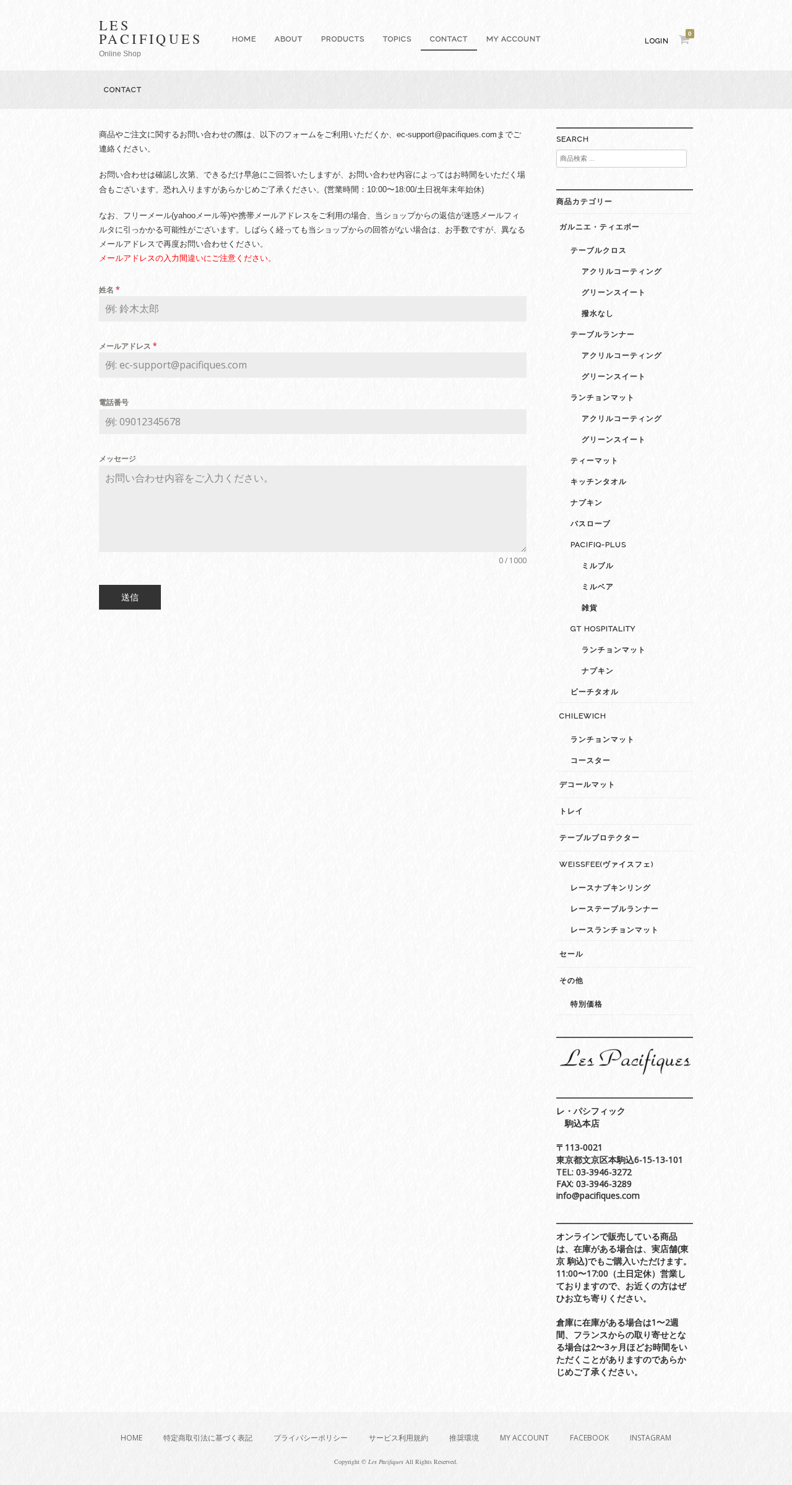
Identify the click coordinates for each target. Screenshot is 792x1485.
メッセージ (117, 458)
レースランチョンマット (614, 929)
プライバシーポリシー (310, 1437)
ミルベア (598, 586)
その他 (571, 980)
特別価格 (586, 1004)
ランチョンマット (602, 397)
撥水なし (598, 313)
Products (342, 39)
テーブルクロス (598, 250)
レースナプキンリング (610, 887)
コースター (590, 760)
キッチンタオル (598, 481)
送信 (130, 597)
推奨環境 (464, 1437)
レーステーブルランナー (614, 908)
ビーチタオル (594, 691)
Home (244, 39)
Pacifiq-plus (598, 544)
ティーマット (594, 460)
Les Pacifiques (150, 32)
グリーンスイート (614, 292)
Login (657, 41)
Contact (449, 39)
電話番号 (114, 402)
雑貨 (590, 607)
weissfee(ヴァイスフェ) (606, 864)
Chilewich (582, 716)
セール (571, 954)
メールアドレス (128, 346)
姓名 (109, 289)
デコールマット (587, 784)
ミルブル (598, 565)
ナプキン (586, 502)
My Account (513, 39)
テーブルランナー (602, 334)
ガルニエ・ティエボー (599, 227)
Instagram (650, 1437)
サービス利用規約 (398, 1437)
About (289, 39)
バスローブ (590, 523)
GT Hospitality (602, 628)
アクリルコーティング (622, 271)
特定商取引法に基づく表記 (207, 1437)
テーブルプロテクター (599, 837)
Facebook (589, 1437)
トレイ (571, 811)
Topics (397, 39)
